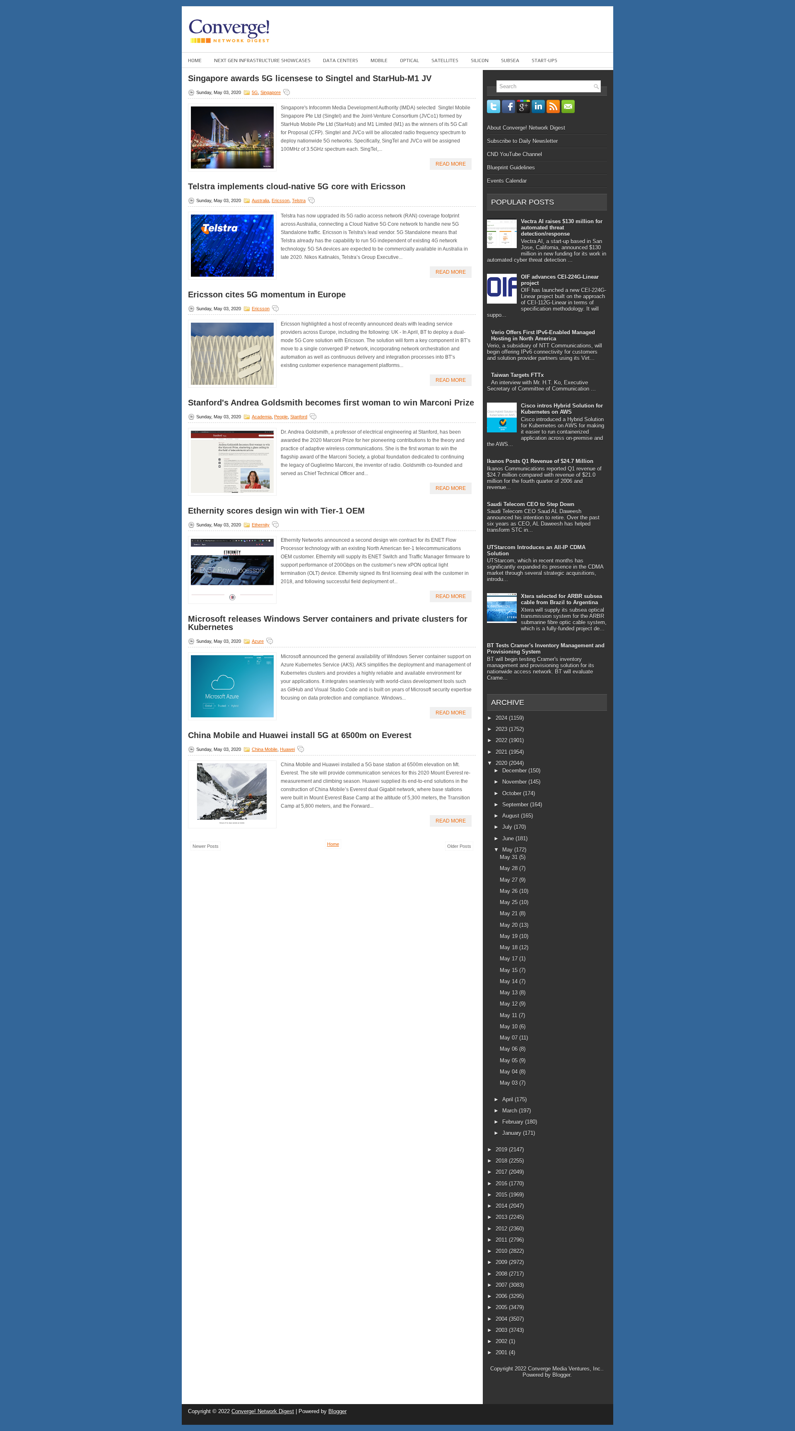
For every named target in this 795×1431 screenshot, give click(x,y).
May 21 (509, 913)
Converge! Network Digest (262, 1411)
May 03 (509, 1083)
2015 (502, 1195)
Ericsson (280, 200)
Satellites (444, 60)
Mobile (379, 60)
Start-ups (544, 60)
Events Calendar (507, 181)
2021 (502, 752)
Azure (258, 641)
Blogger (561, 1375)
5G (255, 92)
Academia (262, 416)
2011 (502, 1240)
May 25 (509, 902)
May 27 (509, 880)
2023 (502, 729)
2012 (502, 1229)
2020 (502, 763)
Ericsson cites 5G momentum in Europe (267, 294)
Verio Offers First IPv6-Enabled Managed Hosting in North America (543, 335)
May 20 (509, 925)
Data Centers (340, 60)
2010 (502, 1251)
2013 (502, 1217)
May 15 (509, 970)
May (508, 850)
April (508, 1099)
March (510, 1111)
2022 (502, 740)
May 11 (509, 1015)
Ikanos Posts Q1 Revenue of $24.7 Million (540, 461)
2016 (502, 1183)
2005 (502, 1307)
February (513, 1122)
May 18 (509, 947)
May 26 (509, 891)
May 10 (509, 1026)
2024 (502, 718)
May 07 (509, 1038)
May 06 (509, 1049)
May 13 (509, 992)
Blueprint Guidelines (511, 167)
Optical (409, 60)
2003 (502, 1330)
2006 (502, 1296)
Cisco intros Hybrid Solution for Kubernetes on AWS (562, 409)
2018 (502, 1161)
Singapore (270, 92)
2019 (502, 1149)
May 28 (509, 868)
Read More (451, 164)
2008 (502, 1274)
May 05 (509, 1060)
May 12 (509, 1004)
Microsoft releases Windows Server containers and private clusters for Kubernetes (327, 623)
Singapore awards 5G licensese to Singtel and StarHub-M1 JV (309, 78)
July (508, 827)
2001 (502, 1352)
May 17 (509, 959)
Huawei (287, 749)
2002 (502, 1341)
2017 (502, 1172)
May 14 (509, 981)
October (512, 793)
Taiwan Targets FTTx (517, 375)
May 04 (509, 1072)
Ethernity (261, 524)
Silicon (480, 60)
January (512, 1133)
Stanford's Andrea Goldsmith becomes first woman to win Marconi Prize (331, 402)
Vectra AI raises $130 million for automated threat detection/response (561, 227)
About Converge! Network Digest (526, 128)
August (511, 816)
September (516, 804)
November (515, 782)
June (509, 838)
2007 (502, 1285)
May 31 (509, 857)
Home (195, 60)
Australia (260, 200)
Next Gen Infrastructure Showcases (262, 60)
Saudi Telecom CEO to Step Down (530, 504)
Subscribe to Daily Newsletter (522, 141)
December (515, 770)
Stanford (298, 416)
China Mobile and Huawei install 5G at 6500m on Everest (300, 735)
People (281, 416)
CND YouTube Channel (514, 154)
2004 (502, 1319)
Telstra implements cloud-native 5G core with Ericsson (296, 186)
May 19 (509, 936)
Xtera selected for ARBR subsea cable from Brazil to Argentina (561, 599)
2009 (502, 1262)
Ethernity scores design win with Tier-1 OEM (276, 511)
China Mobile (264, 749)
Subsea (510, 60)
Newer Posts (206, 846)
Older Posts (459, 846)
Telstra (299, 200)
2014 (502, 1206)
